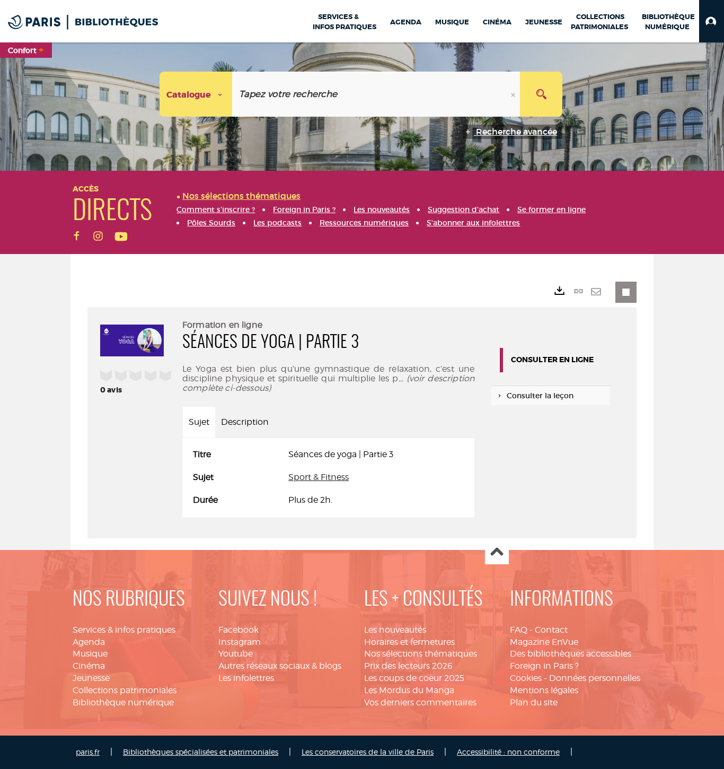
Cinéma (89, 666)
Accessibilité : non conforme (508, 751)
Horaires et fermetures (409, 642)
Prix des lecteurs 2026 (408, 666)
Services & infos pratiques (124, 630)
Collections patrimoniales (124, 690)
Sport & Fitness (318, 477)
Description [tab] (245, 422)
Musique (90, 654)
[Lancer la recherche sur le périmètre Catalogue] (541, 94)
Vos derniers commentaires (420, 702)
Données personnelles (594, 678)
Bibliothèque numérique (123, 702)
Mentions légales (544, 690)
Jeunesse (91, 678)
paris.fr (88, 751)
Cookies (526, 678)
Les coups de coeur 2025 (414, 678)
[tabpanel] (328, 477)
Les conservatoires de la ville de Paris (368, 751)
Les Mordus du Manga (409, 690)
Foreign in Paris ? (544, 666)
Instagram (239, 642)
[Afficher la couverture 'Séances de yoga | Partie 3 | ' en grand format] (132, 339)
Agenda (89, 642)
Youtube (235, 654)
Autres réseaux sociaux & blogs (279, 666)
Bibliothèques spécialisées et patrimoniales (200, 751)
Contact (551, 630)
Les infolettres (246, 678)
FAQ (518, 630)
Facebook (238, 630)
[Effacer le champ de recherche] (514, 94)
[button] (711, 21)
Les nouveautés (395, 630)
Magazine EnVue (544, 642)
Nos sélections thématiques (420, 654)
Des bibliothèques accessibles (570, 654)
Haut (497, 552)
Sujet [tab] (199, 422)
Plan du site (534, 702)
